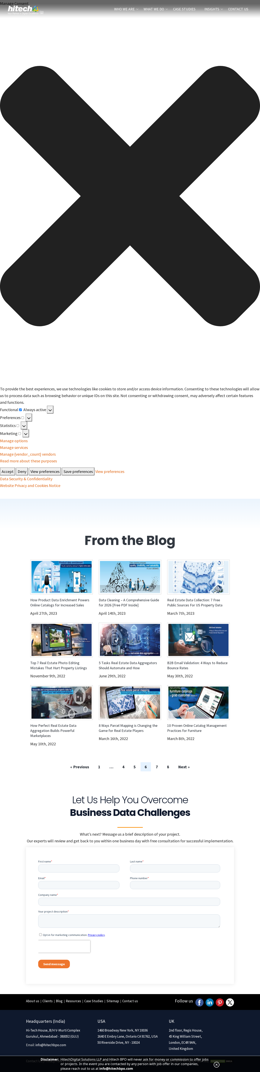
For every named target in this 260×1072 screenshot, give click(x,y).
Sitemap (112, 502)
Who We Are (124, 9)
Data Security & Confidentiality (184, 1063)
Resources (73, 502)
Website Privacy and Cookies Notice (221, 1063)
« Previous (79, 268)
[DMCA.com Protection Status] (222, 562)
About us (32, 502)
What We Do (154, 9)
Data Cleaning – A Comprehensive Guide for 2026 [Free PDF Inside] (129, 104)
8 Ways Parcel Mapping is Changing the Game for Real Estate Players (128, 229)
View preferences (238, 1053)
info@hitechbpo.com (50, 546)
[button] (252, 1021)
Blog (59, 502)
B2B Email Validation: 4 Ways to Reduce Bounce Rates (197, 166)
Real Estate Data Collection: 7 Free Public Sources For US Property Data (194, 104)
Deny (204, 1053)
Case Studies (184, 9)
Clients (47, 502)
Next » (184, 268)
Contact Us (238, 9)
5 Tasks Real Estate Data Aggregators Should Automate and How (128, 166)
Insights (211, 9)
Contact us (130, 502)
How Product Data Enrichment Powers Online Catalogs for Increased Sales (59, 104)
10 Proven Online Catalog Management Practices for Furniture (197, 229)
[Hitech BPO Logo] (25, 5)
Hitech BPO (173, 562)
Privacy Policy (54, 562)
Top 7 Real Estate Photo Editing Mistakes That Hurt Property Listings (58, 166)
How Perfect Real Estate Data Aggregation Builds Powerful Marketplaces (53, 231)
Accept (171, 1053)
